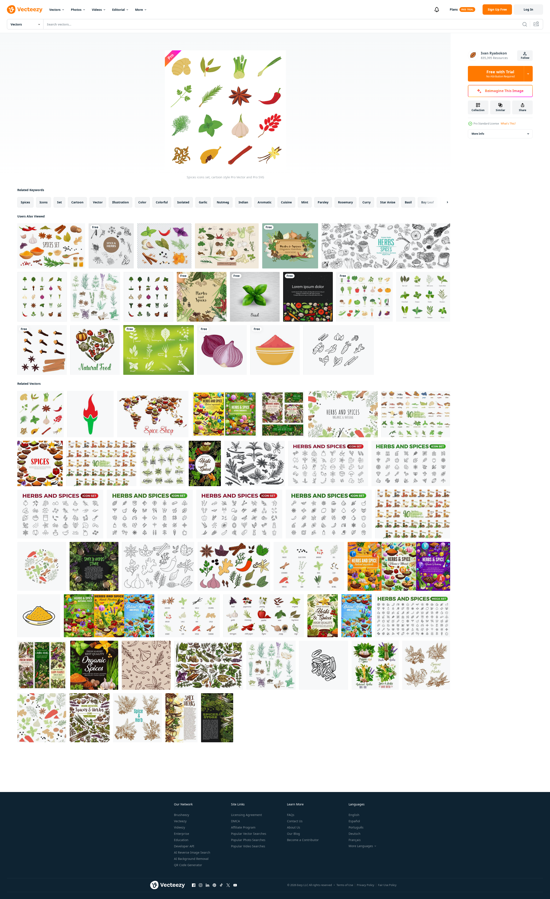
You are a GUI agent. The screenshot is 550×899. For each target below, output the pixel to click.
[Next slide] (444, 202)
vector (98, 202)
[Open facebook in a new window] (193, 885)
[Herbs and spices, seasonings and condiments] (224, 414)
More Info (478, 134)
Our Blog (293, 834)
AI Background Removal (191, 859)
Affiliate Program (243, 827)
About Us (293, 827)
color (142, 202)
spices (25, 202)
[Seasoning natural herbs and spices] (205, 463)
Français (355, 840)
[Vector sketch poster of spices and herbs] (94, 566)
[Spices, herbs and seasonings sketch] (208, 665)
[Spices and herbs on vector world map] (152, 414)
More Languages (361, 846)
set (59, 202)
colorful (162, 202)
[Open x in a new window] (228, 885)
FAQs (290, 815)
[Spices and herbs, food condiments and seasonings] (375, 665)
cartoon (77, 202)
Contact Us (295, 821)
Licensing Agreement (246, 815)
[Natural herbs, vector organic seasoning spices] (94, 665)
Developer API (184, 846)
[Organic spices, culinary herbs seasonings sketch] (356, 615)
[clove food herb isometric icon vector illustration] (323, 665)
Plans (454, 9)
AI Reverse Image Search (192, 852)
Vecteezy (180, 821)
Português (356, 827)
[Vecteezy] (24, 9)
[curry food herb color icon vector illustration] (38, 615)
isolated (183, 202)
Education (181, 840)
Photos (76, 10)
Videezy (179, 827)
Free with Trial (500, 73)
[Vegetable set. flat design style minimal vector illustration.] (364, 297)
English (354, 815)
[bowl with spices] (275, 350)
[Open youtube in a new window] (235, 885)
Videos (97, 10)
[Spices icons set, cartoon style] (40, 414)
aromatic (264, 202)
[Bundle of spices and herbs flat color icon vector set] (42, 297)
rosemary (345, 202)
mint (304, 202)
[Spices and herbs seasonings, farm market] (322, 615)
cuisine (286, 202)
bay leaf (427, 202)
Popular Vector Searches (248, 834)
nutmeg (223, 202)
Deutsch (354, 834)
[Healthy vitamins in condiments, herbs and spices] (399, 566)
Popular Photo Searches (248, 840)
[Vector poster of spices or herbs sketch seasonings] (137, 717)
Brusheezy (181, 815)
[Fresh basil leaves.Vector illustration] (255, 297)
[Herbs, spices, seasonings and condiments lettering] (162, 463)
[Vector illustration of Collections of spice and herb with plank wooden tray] (290, 245)
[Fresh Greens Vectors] (158, 350)
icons (44, 202)
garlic (203, 202)
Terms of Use (344, 885)
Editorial (118, 10)
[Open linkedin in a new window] (207, 885)
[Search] (524, 24)
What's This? (508, 123)
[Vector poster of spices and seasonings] (40, 463)
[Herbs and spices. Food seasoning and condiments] (283, 414)
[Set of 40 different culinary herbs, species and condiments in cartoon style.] (415, 414)
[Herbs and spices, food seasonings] (109, 615)
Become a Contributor (303, 840)
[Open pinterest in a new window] (214, 885)
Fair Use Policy (387, 885)
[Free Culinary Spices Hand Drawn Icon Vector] (338, 350)
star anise (387, 202)
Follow (525, 58)
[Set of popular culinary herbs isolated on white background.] (423, 297)
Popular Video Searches (248, 846)
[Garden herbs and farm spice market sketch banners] (42, 665)
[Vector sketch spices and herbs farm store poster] (181, 717)
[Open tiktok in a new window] (221, 885)
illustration (120, 202)
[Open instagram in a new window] (200, 885)
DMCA (235, 821)
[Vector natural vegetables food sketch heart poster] (95, 350)
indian (243, 202)
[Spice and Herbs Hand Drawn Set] (111, 245)
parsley (323, 202)
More (139, 10)
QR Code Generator (188, 865)
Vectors (55, 10)
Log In (528, 9)
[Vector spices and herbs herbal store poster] (90, 717)
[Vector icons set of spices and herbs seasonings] (95, 297)
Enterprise (181, 834)
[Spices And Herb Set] (164, 245)
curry (366, 202)
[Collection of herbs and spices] (227, 245)
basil (408, 202)
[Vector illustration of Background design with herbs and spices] (201, 297)
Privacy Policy (365, 885)
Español (354, 821)
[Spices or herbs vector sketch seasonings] (426, 665)
